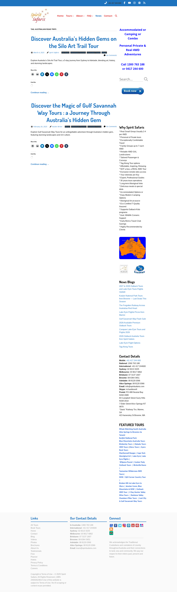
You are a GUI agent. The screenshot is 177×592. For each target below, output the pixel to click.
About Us (35, 548)
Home (60, 15)
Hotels (33, 560)
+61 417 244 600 (114, 3)
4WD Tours (123, 447)
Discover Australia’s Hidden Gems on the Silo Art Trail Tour (74, 42)
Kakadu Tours (140, 444)
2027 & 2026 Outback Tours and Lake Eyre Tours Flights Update (131, 289)
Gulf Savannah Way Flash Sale (132, 319)
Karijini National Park (128, 438)
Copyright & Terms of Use (41, 574)
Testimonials (36, 551)
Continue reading (40, 93)
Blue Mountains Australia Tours (132, 441)
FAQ (89, 15)
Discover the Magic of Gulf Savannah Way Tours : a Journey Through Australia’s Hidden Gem (73, 112)
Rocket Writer (57, 126)
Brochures (35, 545)
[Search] (116, 16)
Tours (69, 15)
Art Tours (65, 53)
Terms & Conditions (39, 565)
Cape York (141, 453)
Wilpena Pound (126, 462)
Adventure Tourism (78, 53)
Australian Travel (93, 53)
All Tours (34, 525)
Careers (34, 568)
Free (33, 554)
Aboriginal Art (125, 456)
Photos (34, 542)
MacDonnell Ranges (127, 453)
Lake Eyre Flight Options (129, 343)
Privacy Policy (37, 563)
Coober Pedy (139, 462)
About (79, 15)
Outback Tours (125, 465)
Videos (34, 539)
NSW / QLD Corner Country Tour (132, 477)
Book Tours (35, 528)
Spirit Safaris (54, 52)
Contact (108, 15)
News (98, 15)
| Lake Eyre (136, 456)
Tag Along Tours (126, 347)
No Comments (111, 55)
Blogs (104, 53)
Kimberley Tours (125, 444)
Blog (33, 537)
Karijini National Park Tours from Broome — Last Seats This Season (132, 299)
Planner (34, 557)
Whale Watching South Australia (132, 429)
